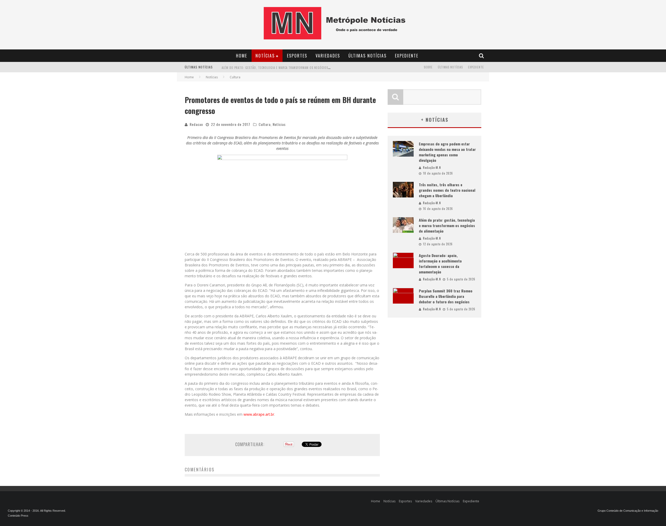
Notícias (265, 56)
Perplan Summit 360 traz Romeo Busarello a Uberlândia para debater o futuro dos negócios (445, 296)
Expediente (406, 56)
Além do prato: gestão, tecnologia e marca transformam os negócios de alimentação (287, 67)
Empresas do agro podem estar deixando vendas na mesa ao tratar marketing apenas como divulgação (447, 152)
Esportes (297, 56)
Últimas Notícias (367, 56)
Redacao (196, 124)
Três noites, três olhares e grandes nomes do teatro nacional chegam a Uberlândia (447, 190)
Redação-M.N (432, 167)
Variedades (328, 56)
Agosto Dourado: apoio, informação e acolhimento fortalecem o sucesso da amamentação (440, 263)
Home (241, 56)
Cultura (265, 124)
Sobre (428, 67)
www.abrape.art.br (259, 414)
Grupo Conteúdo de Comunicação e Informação (628, 510)
